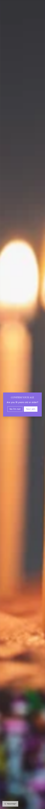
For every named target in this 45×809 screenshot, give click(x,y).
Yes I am (30, 409)
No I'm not (15, 409)
